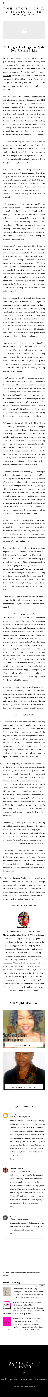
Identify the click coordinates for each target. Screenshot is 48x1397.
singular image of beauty (17, 270)
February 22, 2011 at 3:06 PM (20, 1117)
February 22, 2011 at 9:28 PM (20, 1171)
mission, (19, 905)
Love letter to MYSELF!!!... (24, 1088)
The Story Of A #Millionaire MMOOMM (24, 11)
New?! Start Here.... (24, 1046)
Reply (12, 1159)
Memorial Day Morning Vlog (25, 1289)
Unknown (13, 1114)
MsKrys (13, 1216)
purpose (33, 905)
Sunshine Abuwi (16, 1169)
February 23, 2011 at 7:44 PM (20, 1219)
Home (24, 1373)
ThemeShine (29, 1386)
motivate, (26, 905)
